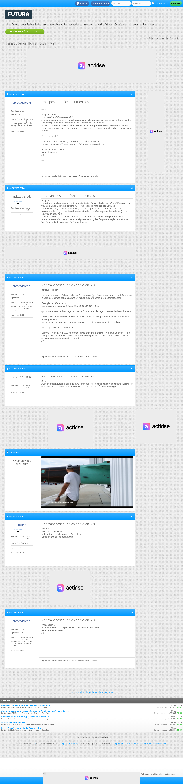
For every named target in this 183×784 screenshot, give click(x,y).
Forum (14, 24)
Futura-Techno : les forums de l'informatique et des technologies (49, 24)
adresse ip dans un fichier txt (14, 722)
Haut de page (169, 774)
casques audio (145, 743)
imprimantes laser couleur (126, 743)
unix (111, 692)
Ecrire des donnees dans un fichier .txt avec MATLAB (25, 705)
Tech (33, 743)
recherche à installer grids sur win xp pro (88, 692)
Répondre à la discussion (24, 31)
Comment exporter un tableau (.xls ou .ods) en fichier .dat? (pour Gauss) (35, 711)
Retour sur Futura (100, 3)
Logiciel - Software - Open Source (111, 24)
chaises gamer (159, 743)
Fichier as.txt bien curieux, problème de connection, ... (26, 716)
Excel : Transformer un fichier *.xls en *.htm (21, 728)
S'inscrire (82, 3)
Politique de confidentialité (151, 774)
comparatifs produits (68, 743)
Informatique (88, 24)
